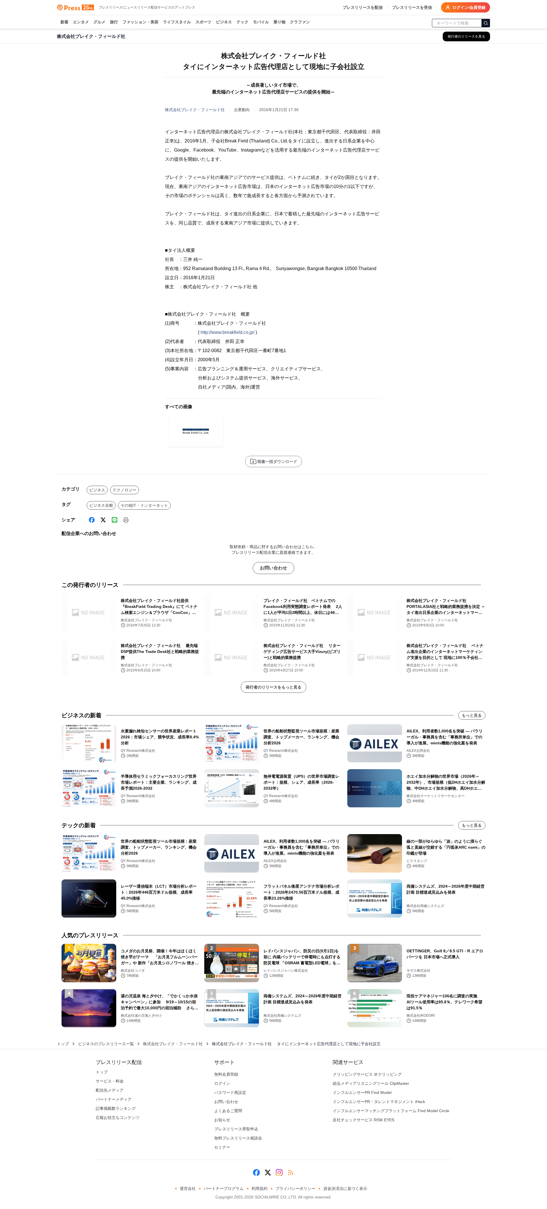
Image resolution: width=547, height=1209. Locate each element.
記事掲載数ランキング (116, 1108)
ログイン (222, 1083)
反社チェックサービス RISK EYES (363, 1120)
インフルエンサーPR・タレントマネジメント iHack (379, 1101)
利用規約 (260, 1188)
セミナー (222, 1147)
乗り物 (279, 22)
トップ (63, 1043)
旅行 (114, 22)
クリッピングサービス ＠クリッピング (367, 1074)
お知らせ (222, 1120)
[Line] (114, 520)
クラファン (300, 22)
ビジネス (224, 22)
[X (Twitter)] (103, 520)
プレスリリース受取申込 (236, 1129)
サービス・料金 (110, 1081)
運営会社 (188, 1188)
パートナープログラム (224, 1188)
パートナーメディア (114, 1099)
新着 (64, 22)
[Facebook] (92, 520)
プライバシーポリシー (295, 1188)
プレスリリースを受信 (412, 7)
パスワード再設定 (230, 1092)
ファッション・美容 (140, 22)
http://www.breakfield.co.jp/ (227, 332)
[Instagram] (279, 1172)
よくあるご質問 (228, 1110)
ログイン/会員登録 (468, 7)
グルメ (99, 22)
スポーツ (203, 22)
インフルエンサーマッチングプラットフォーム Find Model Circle (391, 1110)
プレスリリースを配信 (363, 7)
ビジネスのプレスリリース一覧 (106, 1043)
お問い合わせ (273, 567)
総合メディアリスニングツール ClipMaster (371, 1083)
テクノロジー (124, 490)
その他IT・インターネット (144, 505)
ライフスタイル (177, 22)
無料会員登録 (226, 1074)
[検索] (485, 23)
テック (242, 22)
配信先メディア (110, 1090)
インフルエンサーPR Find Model (362, 1092)
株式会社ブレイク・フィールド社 (195, 109)
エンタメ (81, 22)
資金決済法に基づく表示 (345, 1188)
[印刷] (126, 520)
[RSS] (290, 1172)
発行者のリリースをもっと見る (273, 687)
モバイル (261, 22)
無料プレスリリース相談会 (238, 1138)
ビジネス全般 (101, 505)
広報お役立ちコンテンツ (118, 1117)
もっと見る (472, 715)
